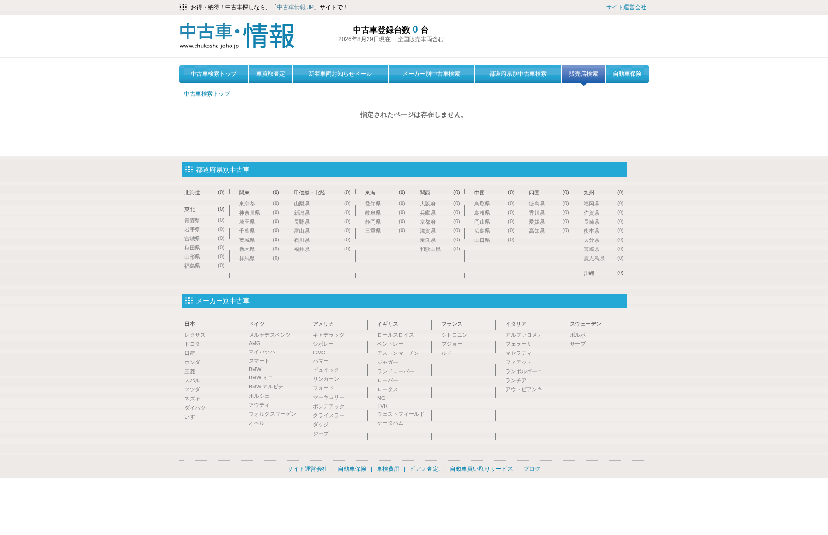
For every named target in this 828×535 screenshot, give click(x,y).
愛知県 (385, 203)
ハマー (321, 361)
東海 (385, 192)
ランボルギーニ (524, 371)
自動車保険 (627, 73)
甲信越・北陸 (322, 192)
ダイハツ (195, 407)
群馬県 (259, 258)
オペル (256, 423)
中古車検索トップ (214, 73)
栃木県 (259, 249)
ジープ (321, 433)
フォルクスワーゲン (272, 414)
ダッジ (321, 424)
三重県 (385, 231)
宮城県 (204, 238)
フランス (451, 324)
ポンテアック (329, 406)
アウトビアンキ (524, 389)
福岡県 (604, 203)
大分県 (604, 240)
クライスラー (329, 415)
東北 (204, 209)
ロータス (387, 389)
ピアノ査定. (425, 469)
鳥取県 (494, 203)
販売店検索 (583, 73)
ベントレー (390, 344)
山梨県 (322, 203)
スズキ (192, 398)
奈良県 (440, 240)
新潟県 (322, 212)
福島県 (204, 265)
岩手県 (204, 229)
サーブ (578, 344)
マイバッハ (262, 351)
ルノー (449, 353)
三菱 (189, 371)
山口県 (494, 240)
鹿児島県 (604, 258)
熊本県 (604, 231)
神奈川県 (259, 212)
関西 (440, 192)
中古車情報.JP (295, 7)
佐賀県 (604, 212)
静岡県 (385, 221)
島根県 (494, 212)
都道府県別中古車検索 (518, 73)
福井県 (322, 249)
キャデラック (329, 335)
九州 (604, 192)
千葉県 (259, 231)
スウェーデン (585, 324)
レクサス (195, 335)
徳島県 (549, 203)
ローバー (387, 380)
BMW (255, 369)
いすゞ (192, 417)
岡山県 (494, 221)
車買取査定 (270, 73)
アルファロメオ (524, 335)
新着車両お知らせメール (340, 73)
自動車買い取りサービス (481, 469)
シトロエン (454, 335)
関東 (259, 192)
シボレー (323, 344)
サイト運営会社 (626, 7)
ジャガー (387, 362)
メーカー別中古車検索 (431, 73)
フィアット (519, 362)
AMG (255, 343)
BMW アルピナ (266, 386)
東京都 (259, 203)
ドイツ (256, 324)
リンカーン (326, 379)
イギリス (387, 324)
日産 (189, 353)
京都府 (440, 221)
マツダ (192, 389)
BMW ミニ (261, 377)
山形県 (204, 256)
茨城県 (259, 240)
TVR (382, 406)
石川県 (322, 240)
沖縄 (604, 273)
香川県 (549, 212)
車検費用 (388, 469)
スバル (192, 380)
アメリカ (323, 324)
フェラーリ (519, 344)
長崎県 (604, 221)
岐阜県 (385, 212)
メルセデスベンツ (270, 335)
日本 (189, 324)
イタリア (516, 324)
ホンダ (192, 362)
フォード (323, 388)
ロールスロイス (395, 335)
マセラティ (519, 353)
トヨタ (192, 344)
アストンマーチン (398, 353)
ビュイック (326, 370)
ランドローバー (395, 371)
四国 (549, 192)
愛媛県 (549, 221)
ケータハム (390, 423)
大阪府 (440, 203)
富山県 (322, 231)
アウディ (259, 405)
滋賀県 (440, 231)
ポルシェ (259, 395)
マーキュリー (329, 397)
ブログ (531, 469)
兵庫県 (440, 212)
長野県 (322, 221)
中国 (494, 192)
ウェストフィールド (401, 414)
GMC (319, 352)
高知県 (549, 231)
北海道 (204, 192)
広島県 (494, 231)
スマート (259, 361)
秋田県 (204, 247)
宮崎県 (604, 249)
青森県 (204, 220)
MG (381, 398)
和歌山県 (440, 249)
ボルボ (578, 335)
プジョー (451, 344)
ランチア (516, 380)
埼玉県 (259, 221)
